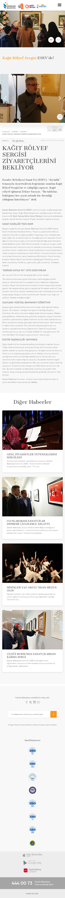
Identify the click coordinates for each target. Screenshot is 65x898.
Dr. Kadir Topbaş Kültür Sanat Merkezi (26, 216)
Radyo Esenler (41, 6)
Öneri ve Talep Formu (20, 6)
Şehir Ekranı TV (30, 6)
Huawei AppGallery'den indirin (32, 870)
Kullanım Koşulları (39, 725)
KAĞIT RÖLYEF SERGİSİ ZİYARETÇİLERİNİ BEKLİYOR (21, 134)
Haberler (15, 131)
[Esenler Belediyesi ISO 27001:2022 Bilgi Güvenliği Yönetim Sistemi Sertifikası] (32, 777)
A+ (54, 130)
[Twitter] (30, 702)
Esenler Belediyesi (10, 5)
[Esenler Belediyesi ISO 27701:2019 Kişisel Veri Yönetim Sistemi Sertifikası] (32, 790)
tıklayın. (34, 382)
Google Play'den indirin (32, 863)
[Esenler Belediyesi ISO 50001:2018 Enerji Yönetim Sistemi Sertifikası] (32, 829)
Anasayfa (6, 131)
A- (50, 130)
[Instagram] (34, 702)
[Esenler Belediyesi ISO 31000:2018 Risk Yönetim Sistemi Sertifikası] (32, 803)
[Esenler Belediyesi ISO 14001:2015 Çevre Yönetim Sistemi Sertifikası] (32, 764)
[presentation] (5, 98)
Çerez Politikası (51, 725)
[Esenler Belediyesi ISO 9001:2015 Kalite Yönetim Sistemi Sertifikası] (32, 750)
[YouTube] (38, 702)
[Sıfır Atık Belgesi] (32, 843)
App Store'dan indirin (32, 855)
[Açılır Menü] (59, 5)
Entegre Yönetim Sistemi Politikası (20, 725)
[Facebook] (26, 702)
